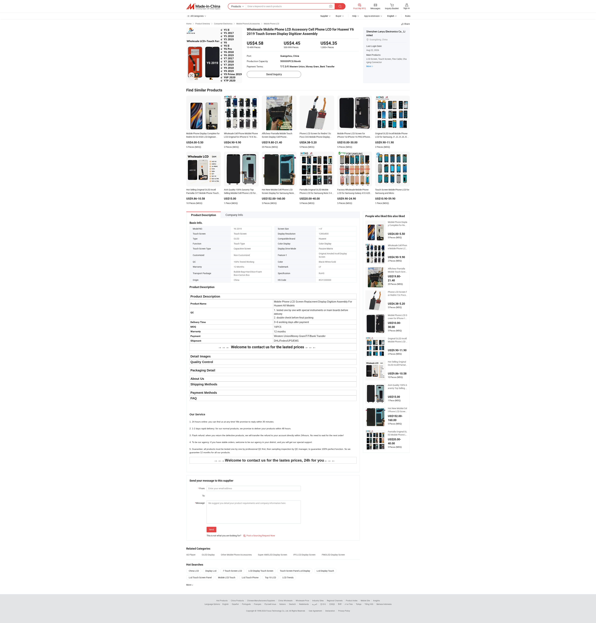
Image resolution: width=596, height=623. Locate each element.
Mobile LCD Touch (226, 577)
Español (235, 604)
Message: (200, 502)
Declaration (330, 610)
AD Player (191, 554)
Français (257, 604)
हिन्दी (339, 604)
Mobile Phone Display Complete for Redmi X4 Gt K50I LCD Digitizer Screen (397, 224)
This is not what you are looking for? (224, 535)
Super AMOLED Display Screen (272, 554)
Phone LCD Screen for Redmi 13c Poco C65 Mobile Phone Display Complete (397, 293)
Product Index (351, 600)
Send (211, 529)
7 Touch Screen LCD (232, 570)
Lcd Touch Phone (250, 577)
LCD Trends (287, 577)
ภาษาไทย (349, 604)
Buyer (338, 15)
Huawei (322, 238)
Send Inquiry (274, 74)
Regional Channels (335, 600)
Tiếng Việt (369, 604)
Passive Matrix (326, 248)
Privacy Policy (344, 610)
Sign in (406, 8)
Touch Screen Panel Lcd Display (295, 570)
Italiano (282, 604)
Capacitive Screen (242, 248)
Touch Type (239, 243)
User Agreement (315, 610)
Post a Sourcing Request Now (259, 535)
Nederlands (304, 604)
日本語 (332, 604)
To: (203, 495)
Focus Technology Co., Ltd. (277, 610)
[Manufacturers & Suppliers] (203, 6)
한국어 (323, 604)
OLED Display (208, 554)
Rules (407, 15)
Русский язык (270, 604)
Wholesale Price (302, 600)
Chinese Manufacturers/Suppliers (261, 600)
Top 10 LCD (270, 577)
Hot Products (222, 600)
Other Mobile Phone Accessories (236, 554)
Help (354, 15)
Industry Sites (318, 600)
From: (201, 488)
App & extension (372, 15)
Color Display (325, 243)
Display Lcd (210, 570)
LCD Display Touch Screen (260, 570)
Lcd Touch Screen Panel (200, 577)
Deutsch (292, 604)
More (368, 66)
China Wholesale (285, 600)
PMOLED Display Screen (333, 554)
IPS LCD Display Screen (304, 554)
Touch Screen (240, 233)
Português (246, 604)
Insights (376, 600)
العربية (314, 604)
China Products (237, 600)
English (225, 604)
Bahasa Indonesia (384, 604)
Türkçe (358, 604)
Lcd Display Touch (325, 570)
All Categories (197, 15)
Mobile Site (365, 600)
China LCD (194, 570)
